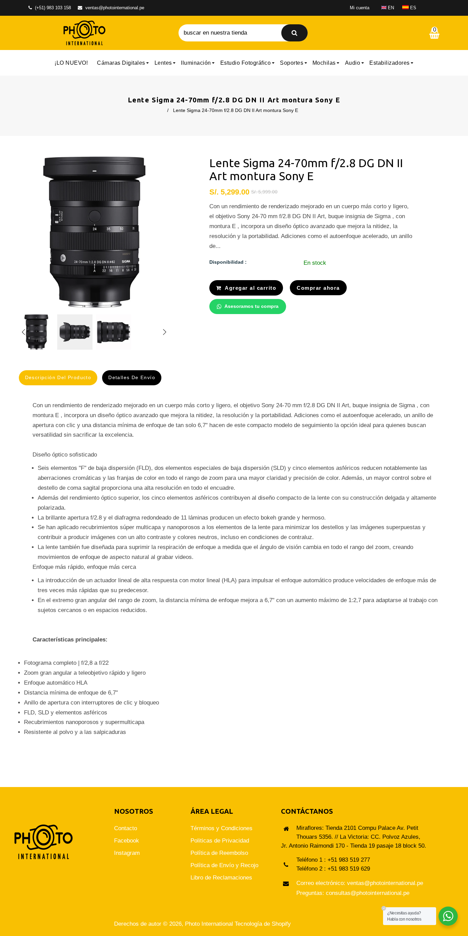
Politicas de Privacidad (219, 840)
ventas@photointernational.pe (114, 7)
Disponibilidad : (228, 262)
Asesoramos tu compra (251, 306)
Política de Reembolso (219, 853)
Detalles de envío (131, 377)
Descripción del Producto (58, 377)
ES (412, 7)
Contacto (125, 828)
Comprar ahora (318, 288)
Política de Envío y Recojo (224, 865)
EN (390, 7)
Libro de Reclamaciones (221, 877)
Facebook (126, 840)
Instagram (127, 853)
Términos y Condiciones (221, 828)
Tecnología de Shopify (263, 924)
